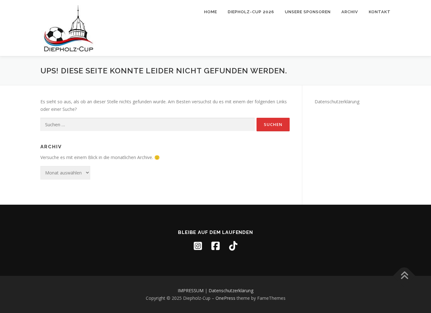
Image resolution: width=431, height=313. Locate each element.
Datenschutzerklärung (337, 102)
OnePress (225, 298)
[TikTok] (233, 246)
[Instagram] (198, 246)
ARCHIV (349, 11)
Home (210, 11)
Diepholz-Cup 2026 (251, 11)
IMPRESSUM (191, 290)
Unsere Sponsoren (308, 11)
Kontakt (380, 11)
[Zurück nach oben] (404, 276)
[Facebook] (215, 246)
